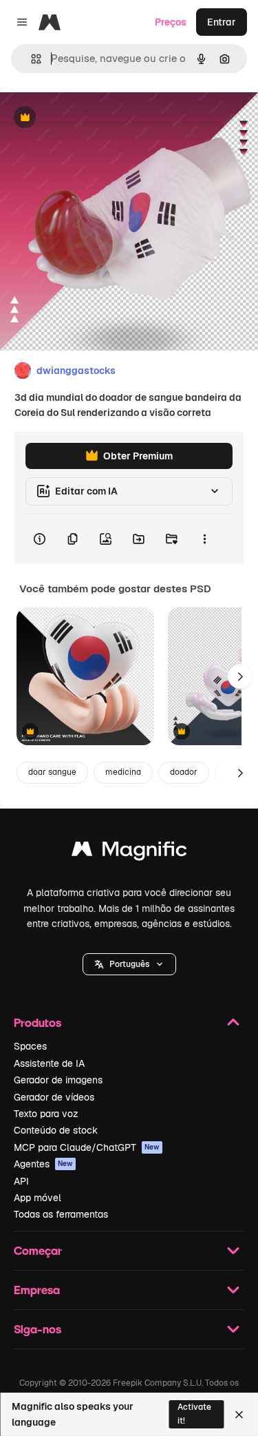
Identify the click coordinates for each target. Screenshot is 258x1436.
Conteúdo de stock (56, 1130)
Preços (170, 22)
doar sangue (52, 772)
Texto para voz (46, 1113)
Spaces (30, 1046)
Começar (38, 1250)
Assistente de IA (49, 1063)
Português (129, 964)
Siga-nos (37, 1329)
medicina (123, 772)
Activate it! (194, 1414)
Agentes (43, 1164)
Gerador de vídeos (54, 1097)
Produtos (37, 1022)
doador (183, 772)
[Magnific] (129, 852)
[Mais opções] (204, 539)
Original (88, 118)
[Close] (239, 1414)
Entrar (221, 22)
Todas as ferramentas (61, 1214)
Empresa (37, 1289)
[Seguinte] (240, 676)
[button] (129, 964)
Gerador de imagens (58, 1080)
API (21, 1181)
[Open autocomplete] (31, 59)
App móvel (37, 1198)
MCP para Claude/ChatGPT (87, 1147)
